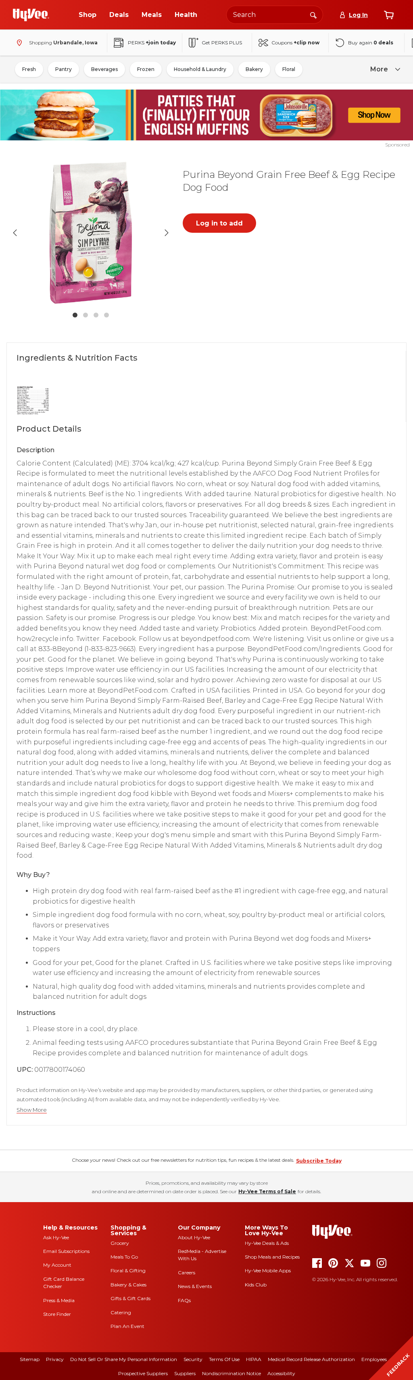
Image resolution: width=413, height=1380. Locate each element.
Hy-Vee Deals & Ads (267, 1243)
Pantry (63, 69)
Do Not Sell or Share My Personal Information (123, 1359)
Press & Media (59, 1300)
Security (193, 1359)
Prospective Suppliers (143, 1373)
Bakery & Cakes (128, 1285)
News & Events (195, 1286)
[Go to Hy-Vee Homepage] (31, 14)
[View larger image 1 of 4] (91, 233)
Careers (186, 1272)
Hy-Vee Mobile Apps (268, 1270)
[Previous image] (15, 233)
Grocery (120, 1243)
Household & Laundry (200, 69)
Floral (288, 69)
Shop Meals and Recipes (272, 1257)
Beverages (104, 69)
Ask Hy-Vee (56, 1237)
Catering (121, 1312)
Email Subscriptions (66, 1251)
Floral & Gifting (128, 1270)
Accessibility (281, 1373)
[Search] (313, 14)
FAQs (184, 1300)
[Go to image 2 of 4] (85, 315)
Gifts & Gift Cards (130, 1298)
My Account (57, 1265)
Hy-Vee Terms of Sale (267, 1191)
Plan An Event (127, 1326)
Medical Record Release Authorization (311, 1359)
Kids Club (256, 1285)
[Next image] (166, 233)
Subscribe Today (319, 1161)
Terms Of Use (224, 1359)
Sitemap (30, 1359)
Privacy (55, 1359)
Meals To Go (124, 1257)
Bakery (254, 69)
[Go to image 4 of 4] (106, 315)
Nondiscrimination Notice (231, 1373)
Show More (32, 1110)
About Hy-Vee (194, 1237)
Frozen (145, 69)
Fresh (29, 69)
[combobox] (274, 15)
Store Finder (57, 1314)
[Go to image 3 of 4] (96, 315)
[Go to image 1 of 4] (75, 315)
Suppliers (185, 1373)
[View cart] (389, 15)
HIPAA (253, 1359)
